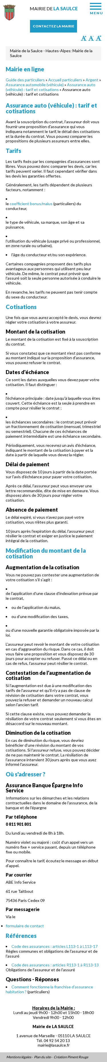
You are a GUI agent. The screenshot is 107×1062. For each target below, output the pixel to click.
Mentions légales (18, 1057)
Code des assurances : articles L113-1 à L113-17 (54, 946)
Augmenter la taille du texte (83, 38)
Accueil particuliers (65, 79)
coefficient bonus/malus (31, 203)
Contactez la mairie (53, 26)
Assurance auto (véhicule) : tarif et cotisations (50, 87)
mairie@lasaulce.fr (54, 1045)
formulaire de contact (25, 925)
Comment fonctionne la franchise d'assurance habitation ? (49, 989)
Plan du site (42, 1057)
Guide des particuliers (25, 79)
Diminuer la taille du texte (91, 38)
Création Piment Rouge (71, 1057)
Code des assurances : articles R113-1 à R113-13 (55, 964)
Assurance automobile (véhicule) (35, 84)
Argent (92, 79)
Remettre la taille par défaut (98, 38)
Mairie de (54, 8)
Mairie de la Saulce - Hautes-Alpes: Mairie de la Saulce (51, 53)
